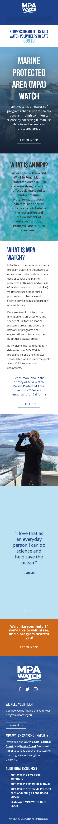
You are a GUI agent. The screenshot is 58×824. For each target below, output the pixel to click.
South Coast (31, 742)
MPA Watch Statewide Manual (30, 784)
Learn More (29, 140)
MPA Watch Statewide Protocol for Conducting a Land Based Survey (31, 793)
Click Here (29, 404)
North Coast (28, 746)
